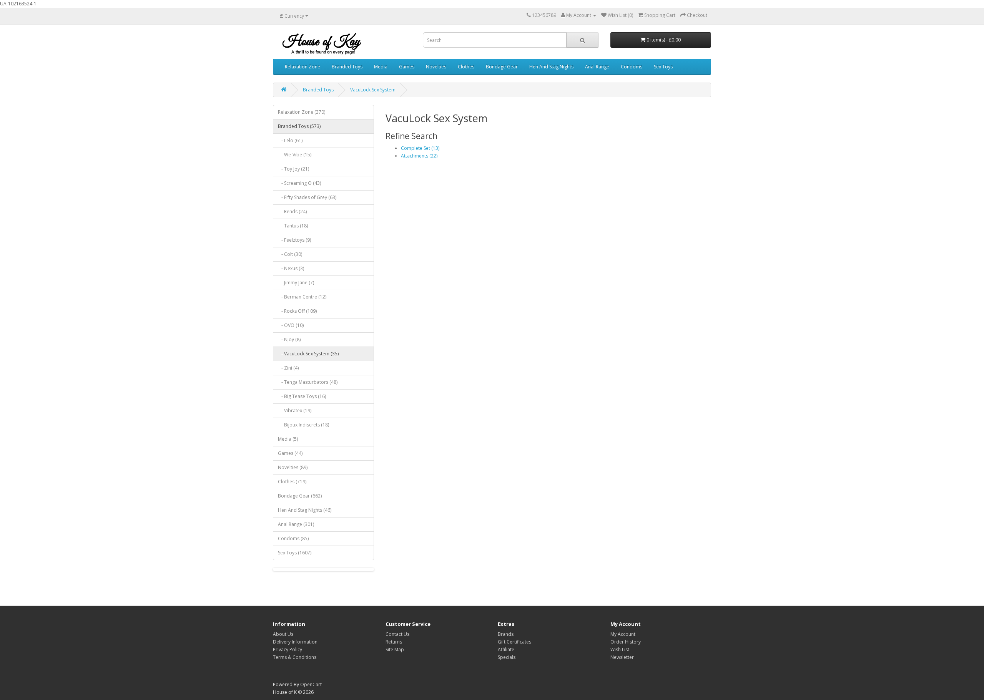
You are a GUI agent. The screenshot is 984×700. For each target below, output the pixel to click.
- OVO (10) (291, 325)
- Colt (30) (290, 254)
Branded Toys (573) (299, 126)
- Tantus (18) (293, 225)
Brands (506, 634)
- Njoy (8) (289, 339)
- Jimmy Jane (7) (296, 282)
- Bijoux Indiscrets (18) (303, 424)
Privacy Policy (287, 649)
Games (406, 66)
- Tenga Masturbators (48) (307, 382)
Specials (506, 657)
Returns (394, 642)
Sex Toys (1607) (294, 552)
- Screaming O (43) (299, 183)
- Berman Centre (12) (302, 297)
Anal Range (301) (296, 524)
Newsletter (622, 657)
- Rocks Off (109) (297, 311)
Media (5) (288, 439)
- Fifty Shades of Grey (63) (307, 197)
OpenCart (311, 684)
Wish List (619, 649)
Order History (625, 642)
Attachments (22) (419, 156)
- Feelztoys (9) (294, 240)
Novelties (436, 66)
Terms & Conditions (294, 657)
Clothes (466, 66)
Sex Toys (663, 66)
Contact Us (397, 634)
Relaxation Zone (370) (301, 112)
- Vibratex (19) (294, 410)
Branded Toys (347, 66)
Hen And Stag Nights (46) (304, 510)
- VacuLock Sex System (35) (308, 353)
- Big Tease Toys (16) (302, 396)
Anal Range (597, 66)
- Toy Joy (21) (293, 169)
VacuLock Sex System (373, 89)
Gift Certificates (514, 642)
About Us (283, 634)
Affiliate (506, 649)
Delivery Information (295, 642)
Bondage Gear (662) (300, 496)
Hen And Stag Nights (551, 66)
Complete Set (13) (420, 148)
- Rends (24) (292, 211)
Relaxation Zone (302, 66)
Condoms (631, 66)
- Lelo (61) (290, 140)
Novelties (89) (293, 467)
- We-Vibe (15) (294, 154)
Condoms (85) (293, 538)
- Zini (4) (288, 368)
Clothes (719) (292, 481)
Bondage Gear (502, 66)
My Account (622, 634)
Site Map (395, 649)
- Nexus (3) (291, 268)
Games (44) (290, 453)
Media (380, 66)
